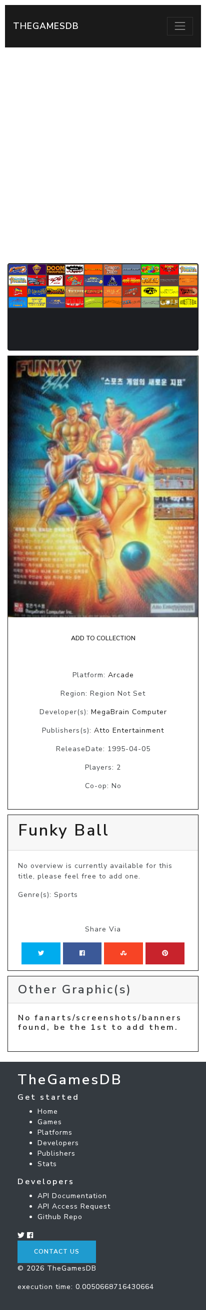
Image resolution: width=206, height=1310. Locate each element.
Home (48, 1111)
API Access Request (74, 1206)
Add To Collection (103, 638)
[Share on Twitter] (41, 953)
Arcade (121, 675)
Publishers (57, 1153)
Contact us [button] (57, 1252)
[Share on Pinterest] (165, 953)
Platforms (55, 1132)
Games (50, 1122)
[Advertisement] (103, 155)
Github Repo (60, 1217)
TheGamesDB (46, 26)
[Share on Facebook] (82, 953)
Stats (47, 1164)
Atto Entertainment (129, 730)
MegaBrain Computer (129, 712)
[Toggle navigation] (180, 26)
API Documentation (72, 1196)
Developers (58, 1143)
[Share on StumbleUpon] (123, 953)
